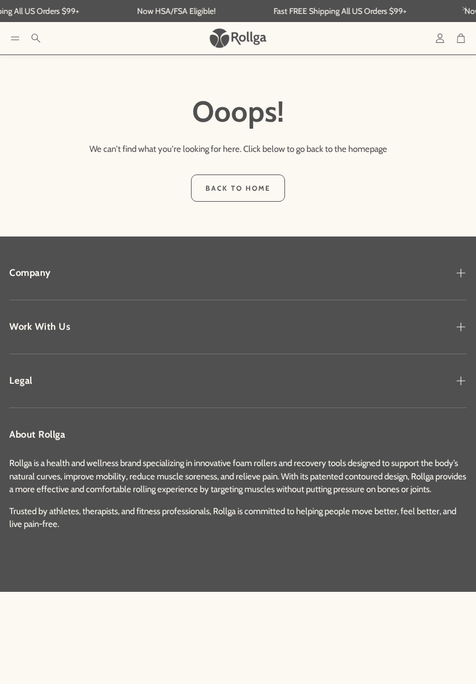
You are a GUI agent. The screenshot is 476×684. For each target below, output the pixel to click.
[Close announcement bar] (464, 8)
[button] (15, 38)
